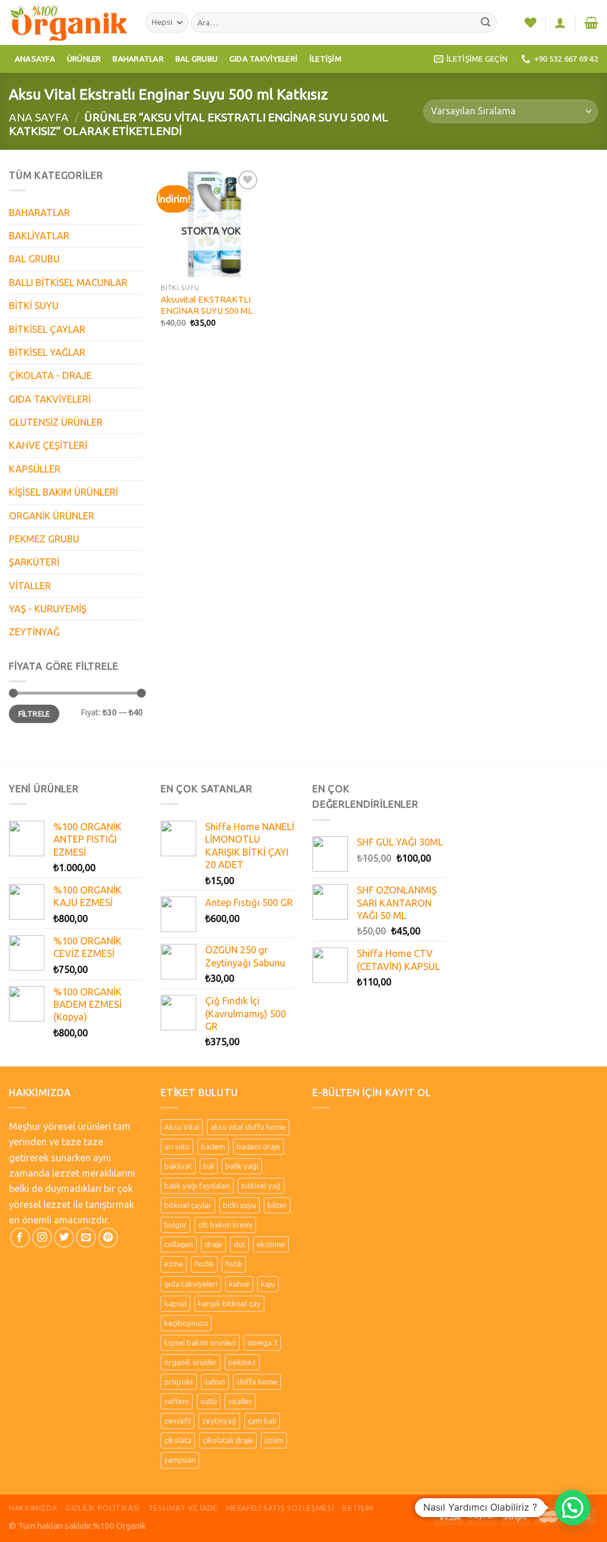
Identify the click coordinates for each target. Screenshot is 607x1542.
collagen (178, 1244)
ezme (173, 1264)
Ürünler (84, 58)
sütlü (208, 1401)
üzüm (273, 1440)
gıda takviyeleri (191, 1284)
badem (213, 1146)
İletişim (325, 58)
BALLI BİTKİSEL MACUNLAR (68, 282)
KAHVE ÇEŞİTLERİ (48, 445)
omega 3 (262, 1342)
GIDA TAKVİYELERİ (50, 399)
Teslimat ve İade (183, 1508)
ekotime (271, 1244)
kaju (268, 1284)
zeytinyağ (219, 1420)
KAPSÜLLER (34, 469)
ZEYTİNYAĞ (34, 632)
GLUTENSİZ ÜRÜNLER (56, 422)
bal (208, 1166)
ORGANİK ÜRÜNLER (51, 515)
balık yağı (241, 1166)
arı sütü (177, 1146)
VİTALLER (30, 585)
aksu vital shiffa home (248, 1127)
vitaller (240, 1401)
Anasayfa (35, 58)
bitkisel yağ (261, 1185)
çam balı (262, 1420)
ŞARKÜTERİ (34, 562)
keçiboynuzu (186, 1323)
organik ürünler (190, 1362)
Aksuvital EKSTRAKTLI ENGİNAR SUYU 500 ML (207, 305)
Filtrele (34, 714)
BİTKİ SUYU (34, 305)
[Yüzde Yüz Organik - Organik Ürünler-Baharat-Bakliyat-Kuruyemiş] (68, 22)
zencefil (177, 1420)
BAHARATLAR (39, 212)
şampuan (180, 1460)
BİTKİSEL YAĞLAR (47, 352)
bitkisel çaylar (188, 1205)
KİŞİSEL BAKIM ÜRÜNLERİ (63, 492)
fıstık (233, 1264)
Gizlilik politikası (102, 1508)
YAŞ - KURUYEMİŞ (48, 608)
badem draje (258, 1146)
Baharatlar (138, 58)
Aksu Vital (181, 1127)
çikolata (177, 1440)
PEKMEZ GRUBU (44, 539)
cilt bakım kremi (225, 1224)
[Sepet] (591, 22)
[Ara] (485, 22)
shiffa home (257, 1381)
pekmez (242, 1362)
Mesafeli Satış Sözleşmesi (280, 1508)
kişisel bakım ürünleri (200, 1342)
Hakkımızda (33, 1508)
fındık (204, 1264)
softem (176, 1401)
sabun (215, 1381)
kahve (239, 1284)
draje (213, 1244)
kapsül (175, 1303)
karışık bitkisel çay (229, 1303)
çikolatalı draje (228, 1440)
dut (239, 1244)
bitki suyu (239, 1205)
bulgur (175, 1224)
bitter (277, 1205)
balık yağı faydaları (197, 1185)
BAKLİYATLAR (39, 235)
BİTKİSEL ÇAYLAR (47, 329)
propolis (178, 1381)
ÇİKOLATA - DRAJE (50, 375)
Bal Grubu (196, 58)
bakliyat (178, 1166)
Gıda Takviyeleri (263, 58)
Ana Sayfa (39, 117)
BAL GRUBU (34, 258)
